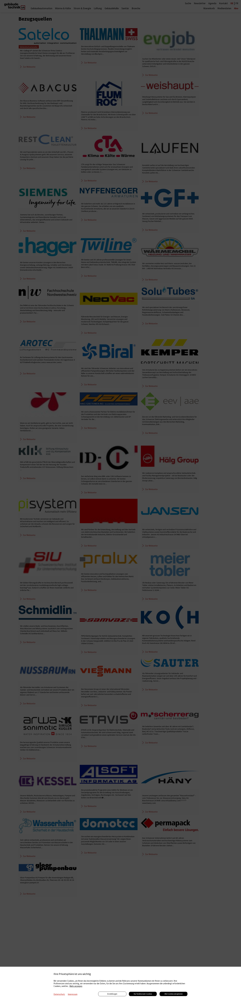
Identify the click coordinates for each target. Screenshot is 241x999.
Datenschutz (59, 994)
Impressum (72, 994)
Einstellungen (112, 994)
